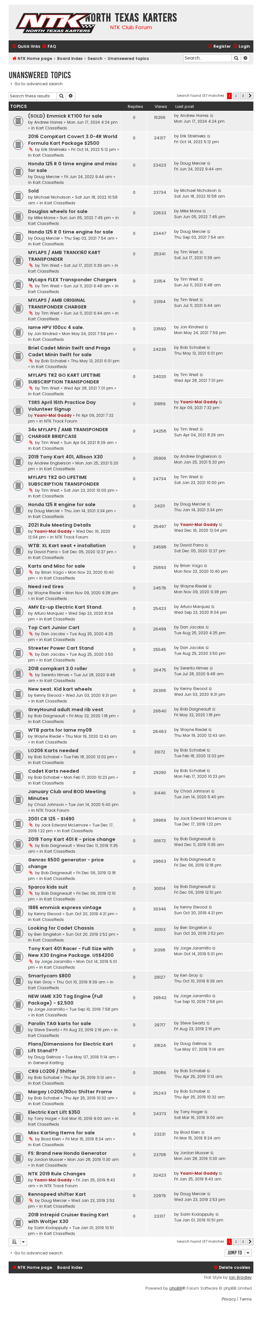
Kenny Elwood (47, 695)
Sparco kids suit (48, 887)
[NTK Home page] (56, 24)
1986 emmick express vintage (65, 907)
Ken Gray (43, 982)
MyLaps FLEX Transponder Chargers (72, 279)
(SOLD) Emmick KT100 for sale (65, 116)
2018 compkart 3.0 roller (57, 668)
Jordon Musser (48, 1159)
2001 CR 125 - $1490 (51, 819)
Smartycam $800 (49, 976)
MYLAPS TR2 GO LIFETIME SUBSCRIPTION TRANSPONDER (63, 480)
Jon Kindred (46, 333)
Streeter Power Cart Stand (61, 648)
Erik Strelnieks (54, 149)
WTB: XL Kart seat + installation (67, 545)
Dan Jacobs (53, 634)
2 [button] (236, 95)
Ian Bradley (240, 1277)
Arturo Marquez (49, 613)
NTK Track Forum (60, 421)
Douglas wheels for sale (58, 211)
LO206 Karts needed (53, 750)
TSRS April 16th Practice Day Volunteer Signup (62, 405)
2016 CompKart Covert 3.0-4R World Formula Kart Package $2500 (72, 139)
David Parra (46, 552)
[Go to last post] (212, 116)
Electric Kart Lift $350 (54, 1112)
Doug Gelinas (47, 1057)
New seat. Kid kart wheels (60, 689)
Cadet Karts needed (53, 771)
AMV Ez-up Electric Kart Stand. (65, 607)
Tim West (50, 265)
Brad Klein (51, 1139)
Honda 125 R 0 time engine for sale (70, 232)
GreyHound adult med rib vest (65, 709)
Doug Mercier (47, 176)
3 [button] (243, 95)
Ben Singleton (47, 934)
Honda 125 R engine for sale (62, 504)
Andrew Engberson (52, 463)
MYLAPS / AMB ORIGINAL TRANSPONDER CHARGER (57, 303)
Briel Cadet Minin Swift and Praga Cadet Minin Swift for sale (69, 351)
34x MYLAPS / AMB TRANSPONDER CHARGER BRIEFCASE (68, 433)
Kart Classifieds (51, 128)
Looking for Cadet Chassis (61, 928)
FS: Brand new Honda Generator (67, 1153)
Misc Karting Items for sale (61, 1133)
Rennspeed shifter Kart (57, 1194)
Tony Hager (45, 1118)
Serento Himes (55, 675)
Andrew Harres (48, 122)
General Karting (48, 1062)
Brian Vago (52, 572)
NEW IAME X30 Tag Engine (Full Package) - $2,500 (65, 999)
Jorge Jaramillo (56, 961)
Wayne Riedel (47, 593)
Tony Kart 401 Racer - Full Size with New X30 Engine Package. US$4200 (71, 951)
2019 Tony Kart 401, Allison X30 (65, 457)
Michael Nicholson (52, 197)
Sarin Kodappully (51, 1227)
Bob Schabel (53, 361)
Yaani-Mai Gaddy (53, 415)
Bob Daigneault (49, 716)
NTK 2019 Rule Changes (57, 1174)
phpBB (175, 1288)
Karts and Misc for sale (56, 566)
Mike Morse (44, 217)
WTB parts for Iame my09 (60, 730)
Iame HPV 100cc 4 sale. (56, 327)
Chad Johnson (49, 804)
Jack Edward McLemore (64, 825)
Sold (33, 191)
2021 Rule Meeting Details (59, 525)
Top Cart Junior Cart (54, 627)
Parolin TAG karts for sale (59, 1023)
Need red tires (46, 586)
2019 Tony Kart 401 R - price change (71, 839)
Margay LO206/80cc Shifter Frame (70, 1092)
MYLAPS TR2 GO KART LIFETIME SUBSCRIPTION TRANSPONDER (64, 378)
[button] (250, 95)
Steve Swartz (46, 1029)
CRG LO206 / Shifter (52, 1071)
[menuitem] (49, 46)
